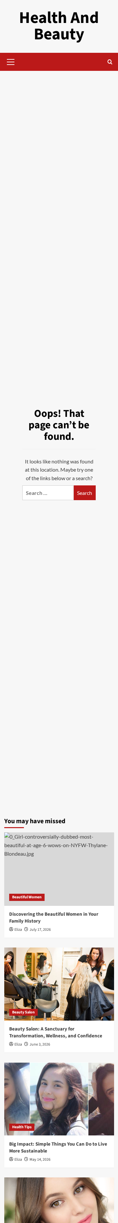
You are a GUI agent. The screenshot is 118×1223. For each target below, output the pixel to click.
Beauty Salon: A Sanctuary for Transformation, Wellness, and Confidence (55, 1032)
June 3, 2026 (40, 1044)
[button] (10, 61)
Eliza (18, 929)
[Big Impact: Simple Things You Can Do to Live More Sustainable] (59, 1098)
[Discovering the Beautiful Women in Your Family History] (59, 869)
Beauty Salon (23, 1012)
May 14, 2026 (40, 1159)
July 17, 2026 (40, 929)
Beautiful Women (27, 897)
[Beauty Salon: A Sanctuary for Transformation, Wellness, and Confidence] (59, 984)
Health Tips (21, 1127)
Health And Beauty (59, 26)
